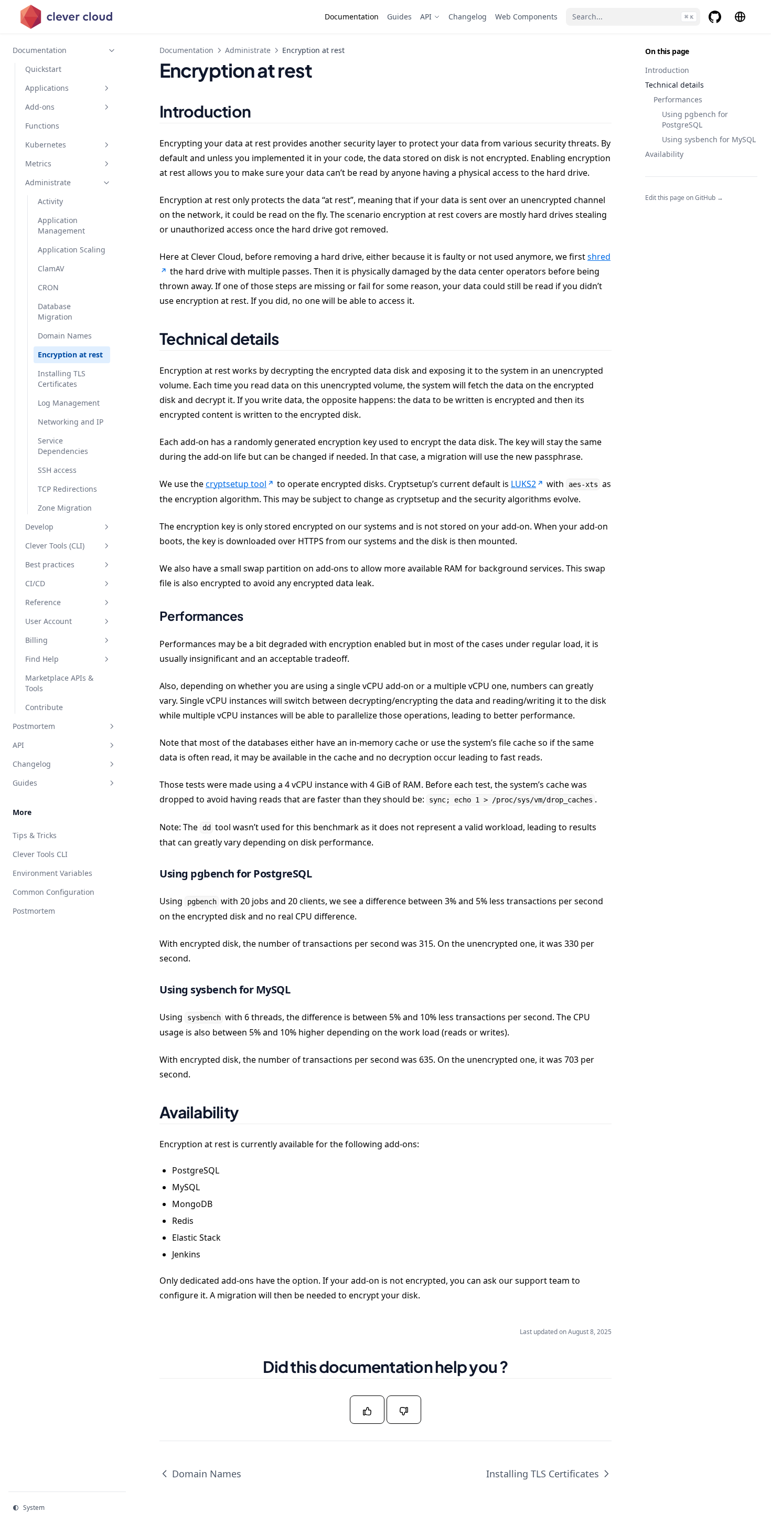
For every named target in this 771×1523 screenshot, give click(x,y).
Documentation (186, 50)
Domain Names (206, 1473)
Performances (678, 99)
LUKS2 (523, 484)
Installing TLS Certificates (542, 1473)
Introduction (667, 70)
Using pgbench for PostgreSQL (695, 119)
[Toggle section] (111, 50)
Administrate (248, 50)
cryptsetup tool (236, 484)
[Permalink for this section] (264, 111)
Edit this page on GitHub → (684, 198)
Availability (664, 154)
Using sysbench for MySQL (709, 139)
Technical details (674, 85)
